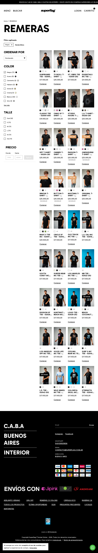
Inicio (6, 21)
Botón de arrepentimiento (73, 540)
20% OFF (29, 500)
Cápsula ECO (70, 500)
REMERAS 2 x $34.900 (48, 500)
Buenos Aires (15, 439)
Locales (88, 505)
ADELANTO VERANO (12, 500)
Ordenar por (14, 52)
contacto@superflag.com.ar (69, 450)
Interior (16, 452)
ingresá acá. (57, 540)
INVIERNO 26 (87, 500)
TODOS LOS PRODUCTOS (14, 505)
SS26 (54, 505)
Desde (8, 153)
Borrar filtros (19, 45)
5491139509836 (61, 443)
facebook (69, 434)
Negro (7, 45)
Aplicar (29, 157)
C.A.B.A (14, 426)
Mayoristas (9, 509)
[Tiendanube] (49, 532)
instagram (59, 434)
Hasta (17, 153)
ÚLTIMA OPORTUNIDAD (38, 505)
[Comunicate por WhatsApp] (92, 547)
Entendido (33, 548)
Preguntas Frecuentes (70, 505)
